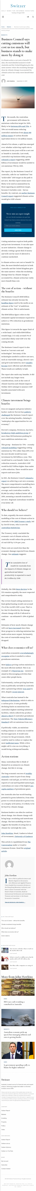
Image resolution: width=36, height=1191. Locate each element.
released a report (8, 160)
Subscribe (4, 1165)
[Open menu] (3, 16)
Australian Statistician (10, 528)
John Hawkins (11, 81)
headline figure (7, 303)
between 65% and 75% (20, 126)
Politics (3, 1126)
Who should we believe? (8, 928)
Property (3, 1122)
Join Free (18, 230)
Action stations (5, 935)
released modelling (9, 448)
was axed (27, 689)
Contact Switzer (5, 1168)
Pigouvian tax (17, 671)
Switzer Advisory (6, 1147)
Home (3, 27)
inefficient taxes (12, 743)
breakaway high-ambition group (14, 433)
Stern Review (21, 589)
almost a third (7, 716)
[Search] (33, 16)
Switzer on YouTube (7, 1151)
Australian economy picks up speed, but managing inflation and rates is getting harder (17, 1034)
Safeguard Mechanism (10, 700)
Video (3, 1129)
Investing (4, 1118)
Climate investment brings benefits (11, 924)
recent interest (18, 692)
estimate (15, 554)
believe (9, 665)
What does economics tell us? (10, 932)
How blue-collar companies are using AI (21, 965)
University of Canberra (24, 836)
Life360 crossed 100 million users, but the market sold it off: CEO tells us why (21, 958)
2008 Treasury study (22, 521)
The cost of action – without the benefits (13, 920)
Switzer (18, 6)
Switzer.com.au (5, 1143)
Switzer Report (5, 1110)
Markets (9, 27)
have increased (15, 628)
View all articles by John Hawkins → (15, 902)
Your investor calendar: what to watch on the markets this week (21, 949)
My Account (4, 1161)
